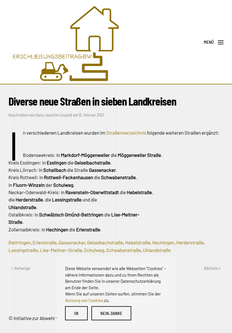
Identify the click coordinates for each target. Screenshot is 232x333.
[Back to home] (65, 42)
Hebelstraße (137, 242)
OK (76, 313)
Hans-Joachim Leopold (54, 115)
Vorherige (21, 268)
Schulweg (94, 250)
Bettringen (19, 242)
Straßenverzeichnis (126, 132)
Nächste (211, 268)
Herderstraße (190, 242)
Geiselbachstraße (105, 242)
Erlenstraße (45, 242)
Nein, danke (111, 313)
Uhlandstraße (157, 250)
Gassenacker (72, 242)
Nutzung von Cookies (84, 300)
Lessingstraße (23, 250)
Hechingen (163, 242)
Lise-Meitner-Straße (61, 250)
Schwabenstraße (123, 250)
